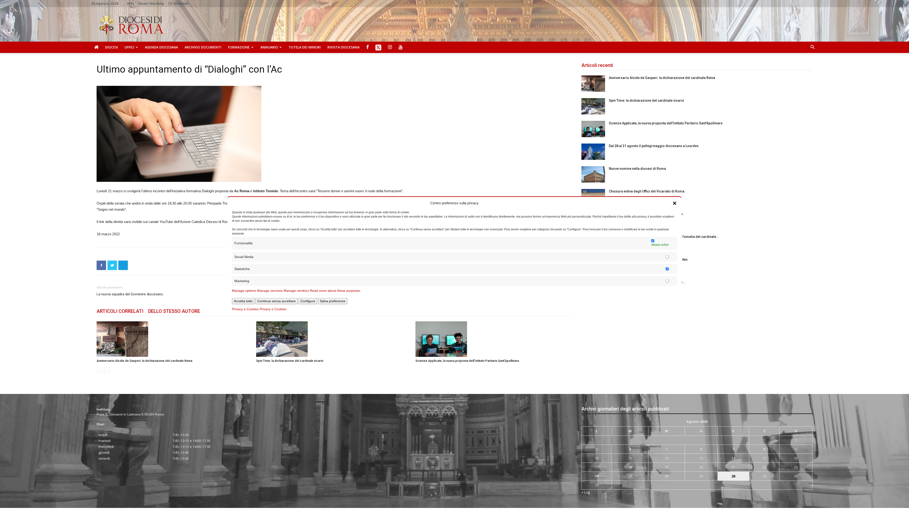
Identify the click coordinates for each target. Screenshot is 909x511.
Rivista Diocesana (343, 47)
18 (630, 467)
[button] (674, 203)
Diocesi (111, 47)
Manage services (270, 290)
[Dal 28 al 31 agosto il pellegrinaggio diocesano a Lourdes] (593, 152)
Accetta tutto (243, 301)
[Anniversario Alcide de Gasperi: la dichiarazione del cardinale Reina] (174, 339)
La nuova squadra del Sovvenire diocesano (130, 294)
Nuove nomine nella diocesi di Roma (637, 168)
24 (597, 476)
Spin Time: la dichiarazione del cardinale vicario (289, 361)
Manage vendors (296, 290)
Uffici (129, 47)
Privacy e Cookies (245, 309)
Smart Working (151, 3)
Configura (307, 301)
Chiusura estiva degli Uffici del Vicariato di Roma (646, 191)
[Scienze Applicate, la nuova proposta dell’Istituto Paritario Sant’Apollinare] (492, 339)
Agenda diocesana (161, 47)
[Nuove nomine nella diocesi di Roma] (593, 174)
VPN (130, 3)
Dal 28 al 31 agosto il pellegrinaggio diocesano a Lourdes (654, 146)
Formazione (239, 47)
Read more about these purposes (335, 290)
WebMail (180, 3)
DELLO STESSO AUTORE (174, 311)
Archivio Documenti (203, 47)
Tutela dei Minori (305, 47)
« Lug (585, 492)
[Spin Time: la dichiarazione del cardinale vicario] (333, 339)
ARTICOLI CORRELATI (120, 311)
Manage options (244, 290)
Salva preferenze (332, 301)
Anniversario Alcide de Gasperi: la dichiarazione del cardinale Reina (144, 361)
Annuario (269, 47)
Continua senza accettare (276, 301)
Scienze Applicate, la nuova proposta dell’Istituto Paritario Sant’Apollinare (467, 361)
